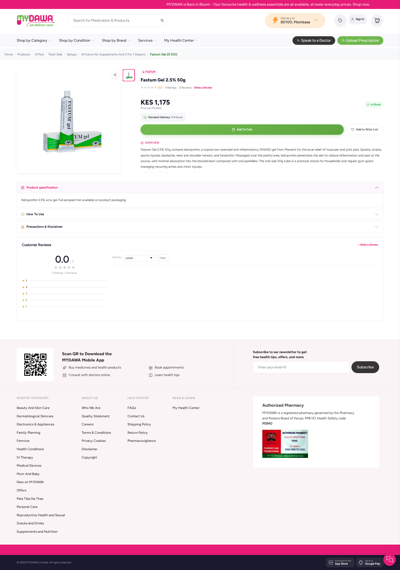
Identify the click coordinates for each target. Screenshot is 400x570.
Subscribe (365, 367)
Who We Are (91, 408)
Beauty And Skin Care (33, 408)
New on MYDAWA (30, 482)
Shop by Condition (74, 40)
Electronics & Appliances (35, 424)
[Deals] (340, 20)
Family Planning (28, 433)
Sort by (116, 257)
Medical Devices (29, 466)
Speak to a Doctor (316, 40)
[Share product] (115, 74)
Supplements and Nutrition (37, 532)
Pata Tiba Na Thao (30, 499)
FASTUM (150, 71)
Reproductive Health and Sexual (41, 515)
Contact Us (136, 416)
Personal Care (27, 507)
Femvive (23, 441)
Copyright (89, 457)
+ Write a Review (368, 244)
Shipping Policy (139, 424)
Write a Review (203, 87)
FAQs (132, 408)
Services (145, 40)
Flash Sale (55, 54)
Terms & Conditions (96, 433)
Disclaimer (90, 449)
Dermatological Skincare (35, 416)
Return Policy (138, 433)
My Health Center (179, 40)
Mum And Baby (28, 474)
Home (8, 54)
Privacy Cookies (94, 441)
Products (24, 54)
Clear (163, 257)
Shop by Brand (114, 40)
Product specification (42, 187)
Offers (39, 54)
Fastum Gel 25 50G (163, 54)
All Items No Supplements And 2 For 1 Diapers (113, 54)
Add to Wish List (367, 129)
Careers (88, 424)
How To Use (35, 214)
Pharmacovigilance (142, 441)
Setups (72, 54)
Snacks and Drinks (30, 523)
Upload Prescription (362, 40)
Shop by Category (32, 40)
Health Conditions (30, 449)
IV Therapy (25, 457)
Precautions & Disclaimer (44, 227)
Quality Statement (96, 416)
